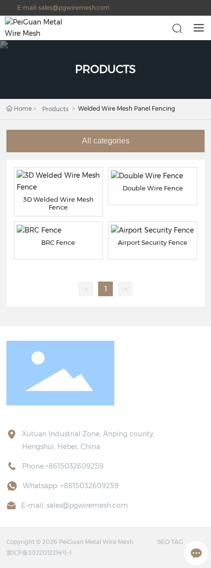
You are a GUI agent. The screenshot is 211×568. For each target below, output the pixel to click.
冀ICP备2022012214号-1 (38, 552)
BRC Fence (58, 242)
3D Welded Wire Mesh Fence (58, 203)
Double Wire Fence (153, 188)
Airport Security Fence (152, 242)
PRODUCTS (105, 69)
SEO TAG (170, 541)
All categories (106, 141)
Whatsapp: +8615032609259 (71, 485)
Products (55, 109)
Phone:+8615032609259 (63, 466)
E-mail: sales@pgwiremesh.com (63, 7)
